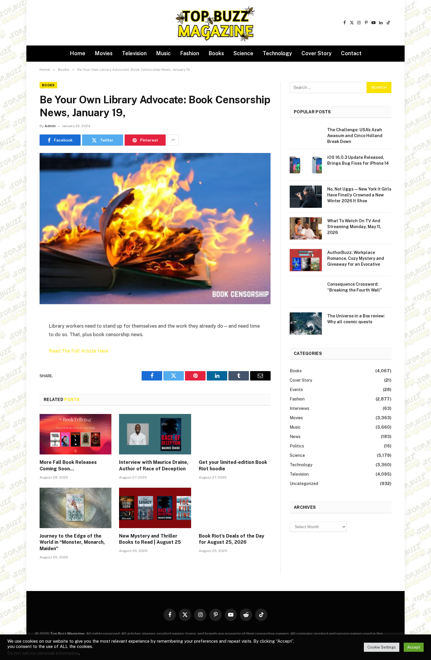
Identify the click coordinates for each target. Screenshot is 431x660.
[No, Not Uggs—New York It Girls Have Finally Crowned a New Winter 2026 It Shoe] (306, 197)
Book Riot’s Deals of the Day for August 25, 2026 (231, 539)
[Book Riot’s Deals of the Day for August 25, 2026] (235, 508)
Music (163, 53)
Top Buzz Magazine (67, 634)
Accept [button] (413, 647)
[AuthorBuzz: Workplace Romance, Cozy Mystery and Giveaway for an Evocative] (306, 260)
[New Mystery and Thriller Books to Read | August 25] (155, 508)
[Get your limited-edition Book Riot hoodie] (235, 434)
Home (77, 53)
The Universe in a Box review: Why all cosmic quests (356, 319)
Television (134, 53)
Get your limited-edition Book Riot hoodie (233, 465)
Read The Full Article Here (78, 351)
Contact (351, 53)
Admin (50, 126)
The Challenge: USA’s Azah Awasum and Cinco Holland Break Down (354, 135)
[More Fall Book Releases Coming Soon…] (75, 434)
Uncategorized (304, 483)
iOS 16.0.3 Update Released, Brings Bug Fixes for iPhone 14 (358, 160)
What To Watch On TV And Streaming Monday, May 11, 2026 (354, 226)
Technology (277, 53)
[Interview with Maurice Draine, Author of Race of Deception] (155, 434)
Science (243, 53)
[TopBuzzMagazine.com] (215, 23)
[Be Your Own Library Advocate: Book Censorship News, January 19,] (155, 228)
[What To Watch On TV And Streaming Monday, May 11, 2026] (306, 228)
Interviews (299, 408)
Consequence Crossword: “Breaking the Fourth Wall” (354, 287)
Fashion (189, 53)
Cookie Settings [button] (381, 647)
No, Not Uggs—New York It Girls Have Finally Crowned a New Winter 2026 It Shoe (359, 195)
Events (296, 389)
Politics (297, 446)
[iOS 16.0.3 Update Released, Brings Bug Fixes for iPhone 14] (306, 165)
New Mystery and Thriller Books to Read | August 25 (150, 539)
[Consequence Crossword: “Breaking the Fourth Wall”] (306, 292)
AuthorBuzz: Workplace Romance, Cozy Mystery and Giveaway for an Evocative (355, 258)
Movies (104, 53)
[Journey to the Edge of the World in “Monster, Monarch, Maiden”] (75, 508)
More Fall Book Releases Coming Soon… (68, 465)
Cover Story (316, 53)
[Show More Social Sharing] (173, 140)
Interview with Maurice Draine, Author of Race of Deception (154, 465)
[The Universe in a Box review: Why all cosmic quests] (306, 323)
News (295, 436)
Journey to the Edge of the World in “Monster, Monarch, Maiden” (72, 542)
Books (216, 53)
